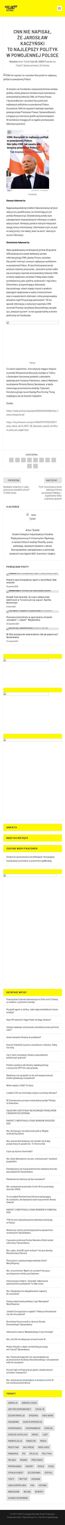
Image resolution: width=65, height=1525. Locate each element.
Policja (33, 1453)
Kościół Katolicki (18, 1434)
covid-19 (39, 1409)
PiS (23, 1453)
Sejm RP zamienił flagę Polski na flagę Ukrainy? (28, 1019)
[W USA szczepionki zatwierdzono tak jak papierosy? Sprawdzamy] (32, 629)
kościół (48, 1428)
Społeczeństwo (31, 65)
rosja (41, 1466)
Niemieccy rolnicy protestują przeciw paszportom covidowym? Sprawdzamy (29, 1231)
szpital (48, 1472)
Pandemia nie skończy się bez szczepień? (25, 1179)
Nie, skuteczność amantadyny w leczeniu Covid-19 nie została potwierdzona (29, 1381)
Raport (29, 1466)
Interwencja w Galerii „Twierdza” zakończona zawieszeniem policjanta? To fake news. (27, 1282)
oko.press (28, 1447)
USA (32, 1485)
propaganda (14, 1466)
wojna (27, 1491)
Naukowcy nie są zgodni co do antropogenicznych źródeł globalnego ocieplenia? (29, 1076)
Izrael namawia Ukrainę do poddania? (23, 1037)
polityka (47, 1453)
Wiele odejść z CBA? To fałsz (19, 1085)
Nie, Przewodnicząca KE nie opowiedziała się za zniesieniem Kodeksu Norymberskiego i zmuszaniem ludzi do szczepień (32, 1360)
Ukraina (35, 1479)
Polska (12, 1460)
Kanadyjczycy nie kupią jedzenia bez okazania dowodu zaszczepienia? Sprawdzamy (31, 1170)
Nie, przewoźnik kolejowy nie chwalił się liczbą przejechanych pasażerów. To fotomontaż (28, 1142)
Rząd (51, 1466)
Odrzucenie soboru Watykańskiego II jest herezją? (29, 1332)
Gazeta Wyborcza (32, 1422)
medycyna (13, 1447)
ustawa (43, 1485)
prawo (23, 1460)
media (43, 1441)
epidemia (33, 1415)
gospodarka (14, 1428)
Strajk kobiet (15, 1472)
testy (11, 1479)
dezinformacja (16, 1415)
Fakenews (13, 1422)
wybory (39, 1491)
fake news (47, 1415)
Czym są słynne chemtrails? (19, 1151)
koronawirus (33, 1428)
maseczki (31, 1441)
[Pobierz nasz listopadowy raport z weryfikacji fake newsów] (32, 574)
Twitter (22, 1479)
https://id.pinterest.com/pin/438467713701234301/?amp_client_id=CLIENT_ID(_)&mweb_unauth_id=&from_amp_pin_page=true (32, 426)
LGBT (45, 1434)
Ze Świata (44, 65)
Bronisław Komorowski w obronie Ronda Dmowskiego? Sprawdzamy (25, 1323)
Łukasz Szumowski (18, 1498)
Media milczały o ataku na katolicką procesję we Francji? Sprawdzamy (27, 1348)
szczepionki (34, 1472)
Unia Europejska (17, 1485)
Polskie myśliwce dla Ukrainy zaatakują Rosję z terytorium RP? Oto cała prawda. (27, 1066)
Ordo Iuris (43, 1447)
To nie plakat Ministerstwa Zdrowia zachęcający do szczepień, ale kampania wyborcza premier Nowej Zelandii (31, 1199)
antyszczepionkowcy (19, 1409)
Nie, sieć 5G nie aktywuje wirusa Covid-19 (25, 1339)
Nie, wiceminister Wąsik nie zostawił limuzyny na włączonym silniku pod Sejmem (28, 1272)
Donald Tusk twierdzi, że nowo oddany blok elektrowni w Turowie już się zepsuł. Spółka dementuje (28, 600)
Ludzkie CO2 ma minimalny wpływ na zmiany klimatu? (31, 1093)
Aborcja (13, 1403)
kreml (35, 1434)
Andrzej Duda (29, 1403)
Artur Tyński (24, 61)
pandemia (13, 1453)
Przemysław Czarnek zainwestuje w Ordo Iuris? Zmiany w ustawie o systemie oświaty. (32, 1000)
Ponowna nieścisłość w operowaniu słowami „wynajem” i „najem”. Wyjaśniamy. (29, 618)
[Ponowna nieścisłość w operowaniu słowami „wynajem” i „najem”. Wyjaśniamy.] (32, 611)
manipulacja (15, 1441)
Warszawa (13, 1491)
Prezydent (37, 1460)
